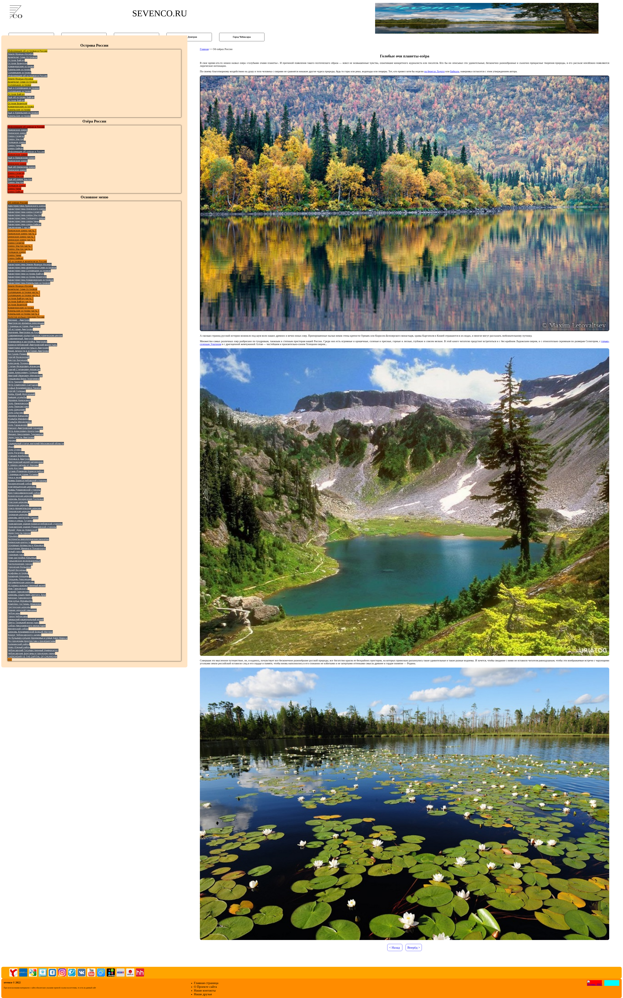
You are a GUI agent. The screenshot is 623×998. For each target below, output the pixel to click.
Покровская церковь (19, 511)
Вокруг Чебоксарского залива (24, 634)
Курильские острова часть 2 (23, 313)
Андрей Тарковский (18, 591)
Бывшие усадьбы (17, 397)
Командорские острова (21, 66)
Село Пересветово (18, 406)
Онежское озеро (17, 133)
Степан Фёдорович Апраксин (24, 366)
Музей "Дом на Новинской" (23, 529)
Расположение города (20, 563)
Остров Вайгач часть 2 (20, 301)
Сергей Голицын (17, 391)
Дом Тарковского (17, 588)
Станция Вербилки (18, 455)
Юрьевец (13, 536)
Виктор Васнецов (17, 360)
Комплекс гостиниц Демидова (24, 603)
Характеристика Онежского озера (27, 208)
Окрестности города (19, 532)
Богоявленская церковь (21, 582)
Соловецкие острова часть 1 (24, 292)
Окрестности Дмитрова (21, 437)
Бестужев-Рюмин (17, 353)
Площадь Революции (19, 579)
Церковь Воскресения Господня (25, 499)
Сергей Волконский (18, 357)
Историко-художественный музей (26, 585)
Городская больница (19, 566)
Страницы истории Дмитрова (24, 326)
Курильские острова (19, 69)
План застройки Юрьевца (22, 557)
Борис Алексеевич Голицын (23, 372)
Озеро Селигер (16, 136)
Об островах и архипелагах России (27, 261)
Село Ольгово (16, 412)
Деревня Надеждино (19, 400)
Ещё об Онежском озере (21, 166)
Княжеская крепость (19, 542)
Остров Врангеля (17, 63)
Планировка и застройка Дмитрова (27, 341)
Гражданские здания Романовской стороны (32, 526)
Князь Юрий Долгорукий (21, 394)
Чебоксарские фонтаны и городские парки (31, 653)
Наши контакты (205, 990)
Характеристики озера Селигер (25, 211)
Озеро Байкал (15, 148)
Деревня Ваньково (18, 415)
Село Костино (15, 468)
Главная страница (206, 983)
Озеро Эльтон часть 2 (20, 249)
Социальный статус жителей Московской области (36, 443)
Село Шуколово (16, 409)
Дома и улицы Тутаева (20, 520)
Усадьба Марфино (18, 418)
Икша (11, 446)
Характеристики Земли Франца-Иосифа (29, 264)
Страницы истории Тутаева (23, 474)
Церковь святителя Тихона (23, 517)
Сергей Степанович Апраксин (24, 369)
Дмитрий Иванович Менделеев (25, 375)
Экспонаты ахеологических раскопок (28, 539)
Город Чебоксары (17, 616)
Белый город (15, 551)
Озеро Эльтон (16, 139)
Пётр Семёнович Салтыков (23, 384)
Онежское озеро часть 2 (21, 239)
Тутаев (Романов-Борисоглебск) (26, 471)
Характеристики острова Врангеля (27, 276)
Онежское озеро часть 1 (21, 236)
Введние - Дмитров (18, 320)
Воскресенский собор (20, 483)
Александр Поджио (18, 363)
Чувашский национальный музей (25, 619)
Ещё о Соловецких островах (23, 88)
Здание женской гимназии (22, 610)
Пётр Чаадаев (15, 381)
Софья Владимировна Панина (24, 387)
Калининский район (18, 644)
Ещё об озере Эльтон (20, 179)
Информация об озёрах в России (26, 126)
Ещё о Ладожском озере (21, 157)
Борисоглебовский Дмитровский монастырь (32, 344)
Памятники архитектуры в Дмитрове (28, 347)
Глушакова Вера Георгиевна (23, 378)
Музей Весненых (17, 570)
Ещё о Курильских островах (23, 112)
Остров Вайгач (16, 60)
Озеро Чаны (14, 145)
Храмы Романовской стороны (24, 489)
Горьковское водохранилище (24, 560)
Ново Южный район (19, 647)
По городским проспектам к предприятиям (31, 641)
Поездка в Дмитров (19, 458)
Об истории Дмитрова (20, 329)
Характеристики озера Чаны (23, 221)
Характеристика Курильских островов (29, 282)
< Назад (394, 947)
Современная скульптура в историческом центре (35, 335)
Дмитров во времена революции (26, 323)
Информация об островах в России (27, 50)
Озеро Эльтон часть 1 (20, 245)
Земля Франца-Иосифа (20, 54)
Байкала (454, 71)
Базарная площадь (18, 576)
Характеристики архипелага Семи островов (32, 267)
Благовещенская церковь (22, 486)
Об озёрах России (18, 202)
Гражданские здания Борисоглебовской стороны (35, 523)
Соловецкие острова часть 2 (24, 295)
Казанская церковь (18, 505)
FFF (10, 659)
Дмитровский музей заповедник (25, 462)
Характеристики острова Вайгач (26, 273)
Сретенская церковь (19, 607)
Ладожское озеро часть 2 (22, 233)
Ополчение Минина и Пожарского (27, 548)
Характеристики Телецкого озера (26, 218)
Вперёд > (413, 947)
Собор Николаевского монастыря (26, 625)
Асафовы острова (18, 573)
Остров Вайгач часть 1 (20, 298)
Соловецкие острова (19, 72)
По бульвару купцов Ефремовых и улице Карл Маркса (37, 637)
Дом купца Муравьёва (20, 600)
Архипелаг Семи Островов (22, 57)
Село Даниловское (18, 403)
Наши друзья (203, 994)
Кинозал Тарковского (20, 597)
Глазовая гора (16, 554)
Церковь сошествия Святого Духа (27, 594)
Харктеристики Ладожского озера (26, 205)
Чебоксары (14, 613)
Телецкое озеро (17, 142)
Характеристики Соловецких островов (29, 270)
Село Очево (14, 449)
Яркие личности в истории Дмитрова (28, 350)
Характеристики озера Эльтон (24, 215)
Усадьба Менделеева (19, 421)
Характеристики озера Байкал (24, 224)
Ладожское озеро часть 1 (22, 230)
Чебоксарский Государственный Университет (33, 650)
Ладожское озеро (17, 129)
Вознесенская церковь (20, 495)
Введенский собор (18, 628)
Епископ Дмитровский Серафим (25, 428)
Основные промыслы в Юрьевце (26, 545)
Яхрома (12, 440)
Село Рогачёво (16, 452)
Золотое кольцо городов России (26, 316)
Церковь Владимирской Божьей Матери (30, 631)
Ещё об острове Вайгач (21, 97)
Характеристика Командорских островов (30, 279)
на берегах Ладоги (434, 71)
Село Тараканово (17, 424)
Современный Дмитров (21, 338)
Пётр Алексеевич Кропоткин (23, 431)
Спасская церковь (18, 502)
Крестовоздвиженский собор (24, 492)
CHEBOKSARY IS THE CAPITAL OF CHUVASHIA (32, 656)
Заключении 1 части (19, 227)
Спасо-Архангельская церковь (24, 508)
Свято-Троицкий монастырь (23, 622)
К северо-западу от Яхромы (23, 465)
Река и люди (14, 477)
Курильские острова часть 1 (23, 310)
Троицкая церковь (18, 514)
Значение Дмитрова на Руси (23, 332)
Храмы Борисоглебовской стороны (27, 480)
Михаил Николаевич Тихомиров (25, 434)
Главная (204, 49)
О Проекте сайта (205, 986)
